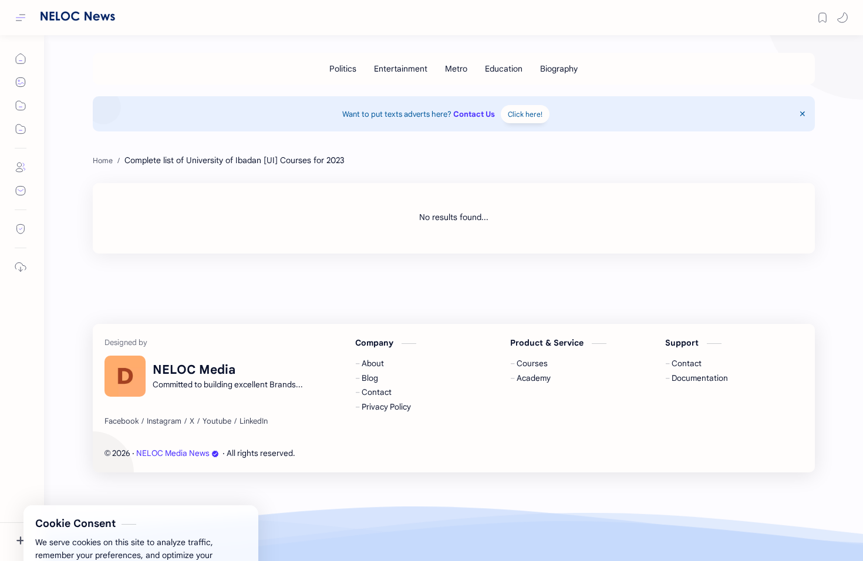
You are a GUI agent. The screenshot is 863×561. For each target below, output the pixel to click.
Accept (105, 545)
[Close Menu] (802, 114)
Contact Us (474, 114)
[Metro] (456, 69)
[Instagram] (164, 421)
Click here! (525, 114)
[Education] (503, 69)
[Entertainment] (400, 69)
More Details (214, 545)
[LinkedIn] (254, 421)
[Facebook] (121, 421)
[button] (842, 17)
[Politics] (342, 69)
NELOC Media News (173, 453)
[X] (192, 421)
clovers (360, 453)
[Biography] (559, 69)
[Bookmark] (822, 17)
